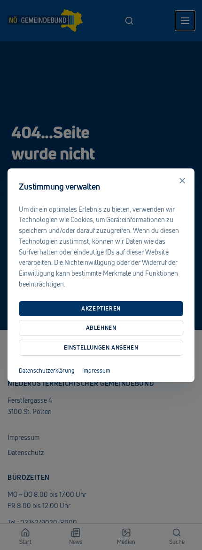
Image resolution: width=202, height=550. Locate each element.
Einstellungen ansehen (101, 347)
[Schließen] (182, 180)
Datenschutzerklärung (47, 371)
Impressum (96, 371)
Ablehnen (101, 328)
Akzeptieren (101, 308)
